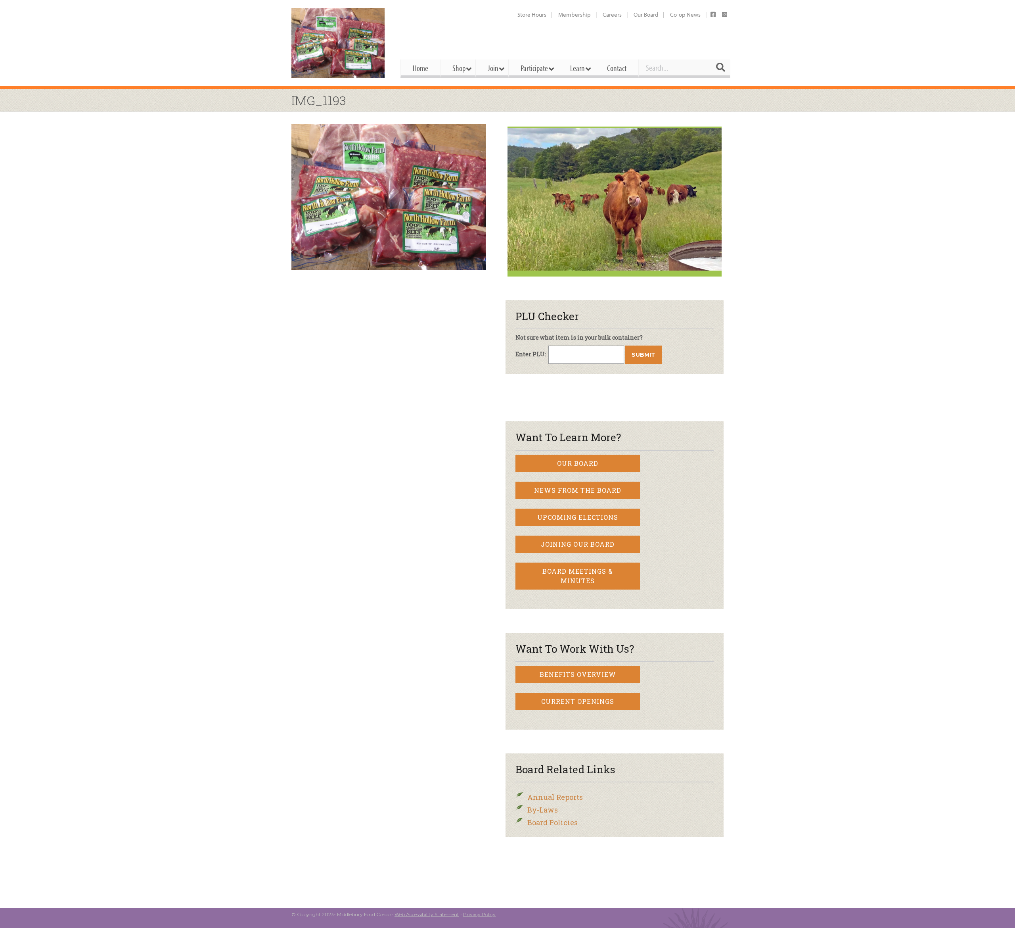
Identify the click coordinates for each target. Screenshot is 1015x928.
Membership (574, 14)
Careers (612, 14)
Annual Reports (555, 797)
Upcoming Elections (577, 517)
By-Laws (542, 810)
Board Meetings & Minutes (577, 576)
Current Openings (577, 701)
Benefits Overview (578, 674)
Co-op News (685, 14)
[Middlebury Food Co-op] (338, 43)
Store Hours (531, 14)
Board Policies (552, 822)
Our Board (646, 14)
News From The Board (577, 490)
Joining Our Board (578, 544)
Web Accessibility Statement (427, 914)
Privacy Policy (479, 914)
